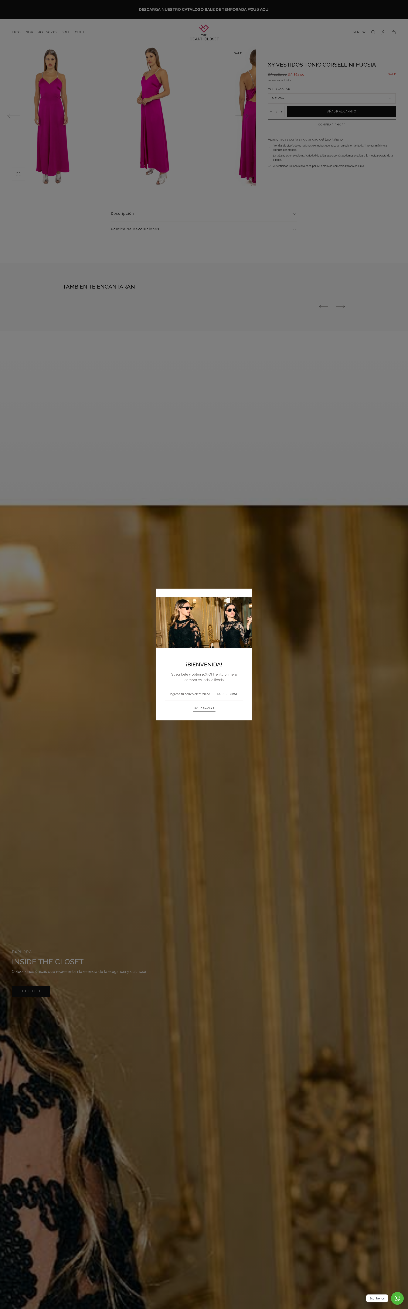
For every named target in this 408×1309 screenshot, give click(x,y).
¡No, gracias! (204, 708)
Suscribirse (227, 694)
